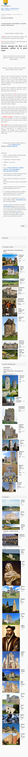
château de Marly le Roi (12, 146)
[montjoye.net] (6, 3)
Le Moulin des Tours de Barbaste (21, 289)
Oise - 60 (21, 272)
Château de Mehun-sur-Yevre (22, 442)
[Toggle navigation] (26, 3)
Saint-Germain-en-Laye (21, 199)
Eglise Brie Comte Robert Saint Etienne (21, 467)
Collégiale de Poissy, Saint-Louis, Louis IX (22, 600)
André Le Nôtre (23, 563)
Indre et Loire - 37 (20, 381)
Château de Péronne (23, 735)
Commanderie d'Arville (19, 398)
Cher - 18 (21, 445)
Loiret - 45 (20, 457)
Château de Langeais (23, 726)
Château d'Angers (23, 670)
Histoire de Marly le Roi (12, 167)
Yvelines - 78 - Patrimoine (6, 14)
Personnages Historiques (8, 253)
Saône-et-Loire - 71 (20, 260)
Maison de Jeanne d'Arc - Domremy (22, 707)
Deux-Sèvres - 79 (20, 347)
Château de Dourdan (23, 588)
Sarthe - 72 (20, 321)
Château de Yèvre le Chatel (21, 453)
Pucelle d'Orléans (19, 304)
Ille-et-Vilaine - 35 (20, 355)
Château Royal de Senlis (22, 268)
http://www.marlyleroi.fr (14, 169)
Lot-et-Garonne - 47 (20, 293)
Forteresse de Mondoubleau (21, 407)
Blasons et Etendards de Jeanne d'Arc (11, 546)
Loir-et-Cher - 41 (20, 410)
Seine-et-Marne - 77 (20, 431)
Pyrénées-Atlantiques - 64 (19, 487)
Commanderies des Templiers (18, 401)
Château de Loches (23, 615)
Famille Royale (6, 369)
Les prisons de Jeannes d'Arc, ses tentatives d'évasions (20, 300)
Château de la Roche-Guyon (23, 551)
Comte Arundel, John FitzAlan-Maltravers (21, 310)
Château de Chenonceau (22, 535)
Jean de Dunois (6, 367)
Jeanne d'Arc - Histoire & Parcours (10, 531)
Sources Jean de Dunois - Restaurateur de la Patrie (13, 251)
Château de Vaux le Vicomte (23, 502)
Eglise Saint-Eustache (23, 683)
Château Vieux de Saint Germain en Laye (23, 526)
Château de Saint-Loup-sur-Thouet (21, 342)
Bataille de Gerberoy (22, 279)
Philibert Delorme (23, 626)
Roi (19, 23)
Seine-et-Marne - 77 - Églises (20, 472)
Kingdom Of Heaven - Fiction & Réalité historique (22, 716)
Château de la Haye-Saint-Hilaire (21, 351)
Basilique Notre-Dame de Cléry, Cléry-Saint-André (23, 653)
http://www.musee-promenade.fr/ (11, 171)
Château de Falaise (23, 695)
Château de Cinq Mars (21, 376)
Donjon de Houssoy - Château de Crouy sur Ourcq (21, 426)
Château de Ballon (21, 317)
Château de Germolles (21, 255)
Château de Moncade (19, 483)
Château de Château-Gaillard (23, 513)
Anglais (19, 313)
